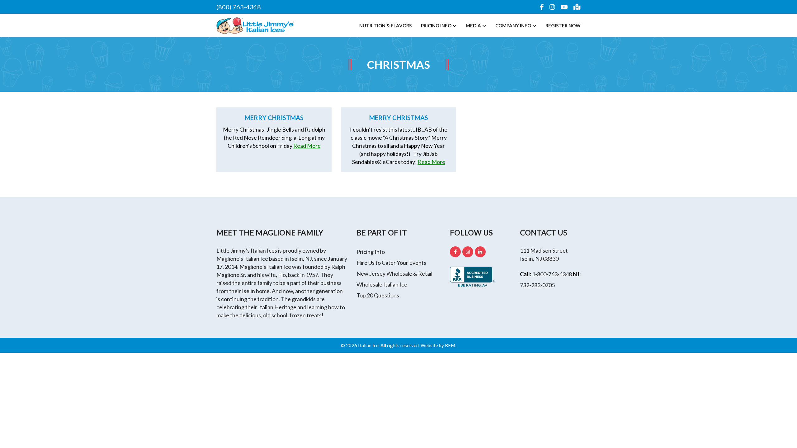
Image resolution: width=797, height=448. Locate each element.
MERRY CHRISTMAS (398, 117)
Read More (307, 145)
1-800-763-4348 (552, 274)
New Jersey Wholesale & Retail (394, 273)
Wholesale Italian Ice (381, 284)
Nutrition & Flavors (385, 25)
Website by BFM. (438, 345)
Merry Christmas (274, 117)
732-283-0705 (537, 285)
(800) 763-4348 (238, 7)
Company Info (513, 25)
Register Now (563, 25)
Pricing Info (436, 25)
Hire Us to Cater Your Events (391, 262)
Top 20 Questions (377, 295)
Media (473, 25)
